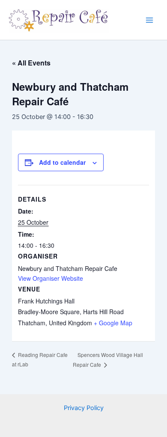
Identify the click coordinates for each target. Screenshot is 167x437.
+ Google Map (113, 322)
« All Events (31, 63)
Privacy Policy (84, 408)
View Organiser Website (50, 278)
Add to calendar (62, 162)
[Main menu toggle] (149, 20)
